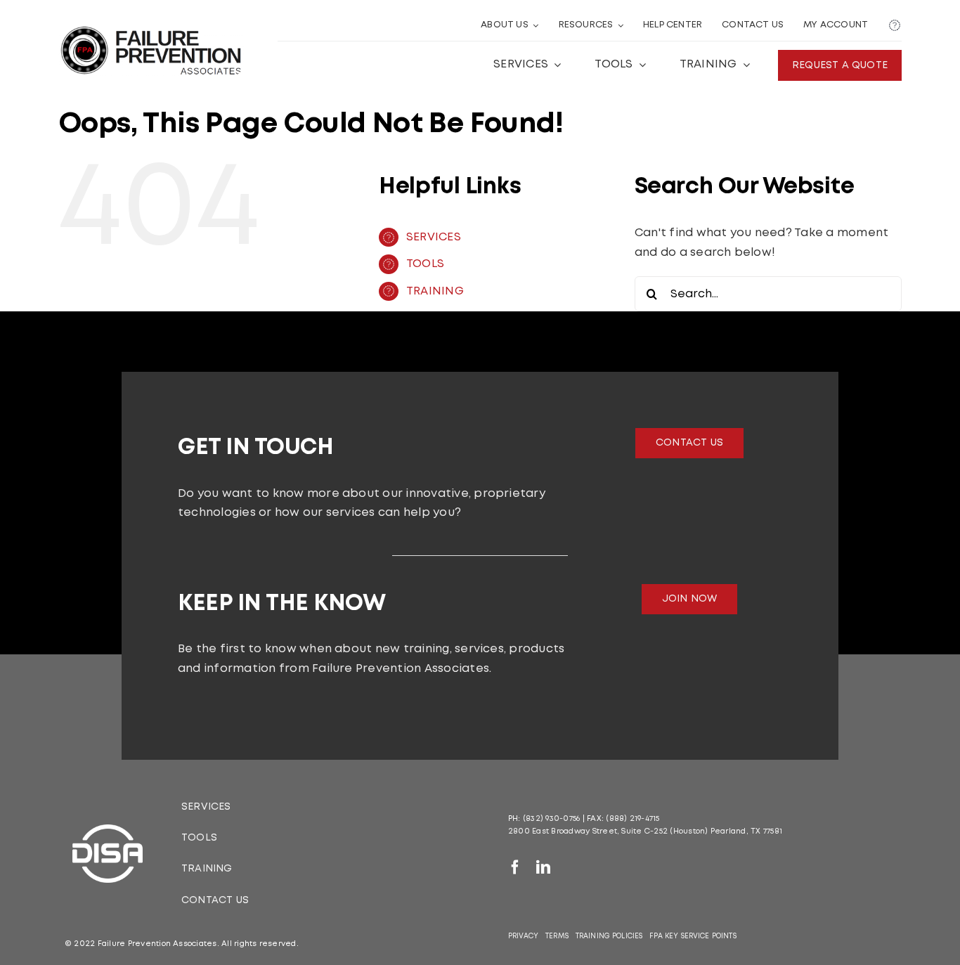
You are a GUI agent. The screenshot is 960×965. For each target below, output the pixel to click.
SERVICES (433, 237)
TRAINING (435, 291)
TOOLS (425, 264)
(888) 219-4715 (632, 818)
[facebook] (515, 867)
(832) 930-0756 (551, 818)
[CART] (895, 26)
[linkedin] (543, 867)
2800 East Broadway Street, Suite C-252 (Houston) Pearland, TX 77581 (645, 831)
